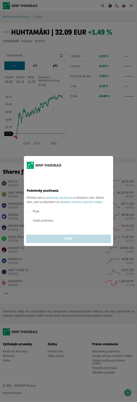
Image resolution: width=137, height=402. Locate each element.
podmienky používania (59, 198)
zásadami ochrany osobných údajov (81, 202)
